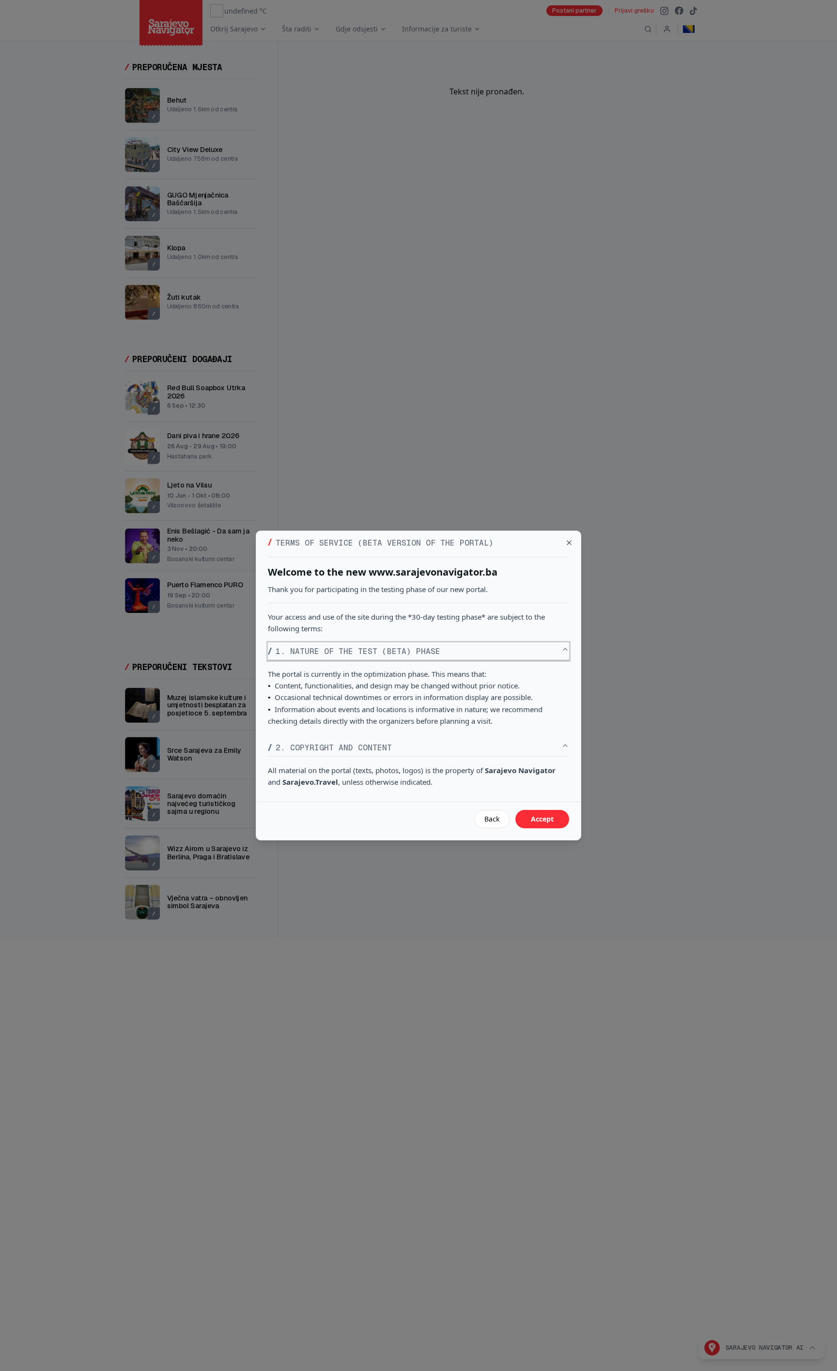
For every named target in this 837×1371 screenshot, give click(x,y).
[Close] (569, 543)
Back (491, 818)
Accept (542, 818)
